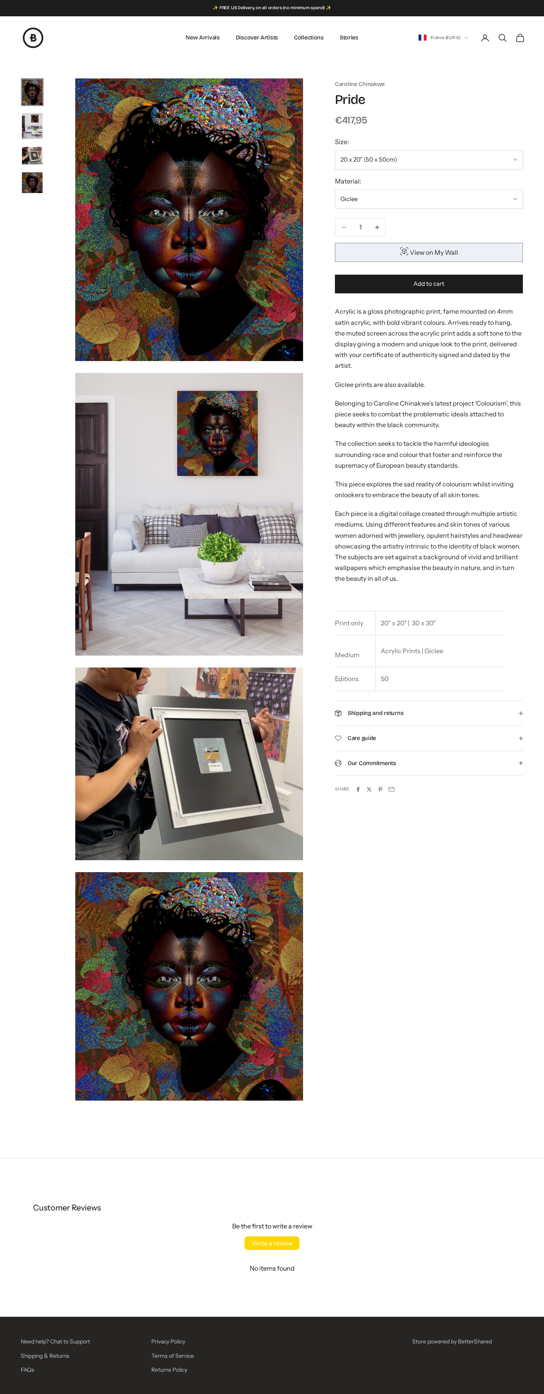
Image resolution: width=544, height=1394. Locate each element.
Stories (349, 37)
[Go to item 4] (32, 183)
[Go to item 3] (32, 155)
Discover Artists (257, 37)
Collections (309, 37)
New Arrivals (203, 37)
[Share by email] (391, 789)
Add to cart (428, 283)
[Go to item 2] (32, 126)
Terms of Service (172, 1355)
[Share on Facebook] (358, 789)
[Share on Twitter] (369, 789)
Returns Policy (169, 1369)
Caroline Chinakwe (360, 84)
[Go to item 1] (32, 92)
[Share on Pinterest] (380, 789)
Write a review (272, 1243)
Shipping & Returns (45, 1355)
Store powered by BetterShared (452, 1341)
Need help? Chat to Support (55, 1341)
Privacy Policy (168, 1341)
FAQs (27, 1369)
